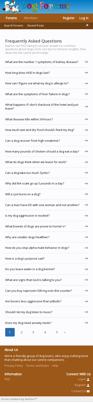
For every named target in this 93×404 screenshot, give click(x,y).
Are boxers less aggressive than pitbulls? (33, 301)
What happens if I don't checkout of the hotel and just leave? (41, 106)
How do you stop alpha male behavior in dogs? (37, 248)
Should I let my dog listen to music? (28, 312)
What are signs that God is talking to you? (33, 280)
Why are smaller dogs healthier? (27, 237)
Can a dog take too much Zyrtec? (27, 173)
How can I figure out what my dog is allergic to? (36, 83)
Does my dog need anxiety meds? (28, 323)
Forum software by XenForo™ (19, 399)
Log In (83, 18)
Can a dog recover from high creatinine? (32, 141)
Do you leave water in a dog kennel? (30, 269)
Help (55, 366)
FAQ (7, 379)
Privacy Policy (14, 366)
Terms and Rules (37, 366)
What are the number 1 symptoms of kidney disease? (41, 62)
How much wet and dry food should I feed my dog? (39, 130)
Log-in (82, 379)
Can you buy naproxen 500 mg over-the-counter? (38, 291)
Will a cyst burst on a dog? (22, 194)
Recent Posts (36, 25)
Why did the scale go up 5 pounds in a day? (34, 183)
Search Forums (13, 25)
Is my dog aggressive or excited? (27, 215)
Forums (11, 18)
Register (69, 18)
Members (31, 18)
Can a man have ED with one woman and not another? (42, 205)
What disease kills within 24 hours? (29, 119)
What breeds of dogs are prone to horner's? (35, 226)
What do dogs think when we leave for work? (36, 162)
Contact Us (79, 391)
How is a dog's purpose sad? (24, 258)
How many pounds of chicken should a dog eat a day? (42, 151)
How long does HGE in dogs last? (27, 73)
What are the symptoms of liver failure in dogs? (37, 94)
